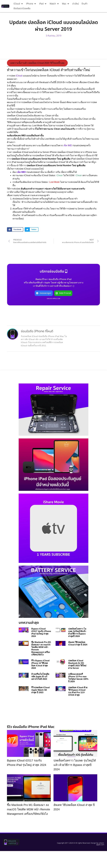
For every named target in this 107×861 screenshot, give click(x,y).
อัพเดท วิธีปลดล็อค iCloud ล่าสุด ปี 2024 (77, 643)
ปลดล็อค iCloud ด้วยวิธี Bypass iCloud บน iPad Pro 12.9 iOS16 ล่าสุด (77, 691)
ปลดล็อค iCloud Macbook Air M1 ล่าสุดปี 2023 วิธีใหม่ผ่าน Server (77, 664)
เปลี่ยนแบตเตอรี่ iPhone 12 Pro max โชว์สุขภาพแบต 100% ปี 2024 (78, 678)
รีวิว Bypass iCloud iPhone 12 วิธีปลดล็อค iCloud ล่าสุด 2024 (40, 664)
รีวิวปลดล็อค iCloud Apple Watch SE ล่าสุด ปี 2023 (40, 690)
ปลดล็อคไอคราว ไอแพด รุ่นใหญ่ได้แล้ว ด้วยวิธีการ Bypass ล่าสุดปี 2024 (77, 632)
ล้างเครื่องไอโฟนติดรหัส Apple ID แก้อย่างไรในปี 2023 (40, 676)
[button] (18, 3)
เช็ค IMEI (67, 145)
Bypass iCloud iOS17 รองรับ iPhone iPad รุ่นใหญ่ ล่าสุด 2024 (41, 632)
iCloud (19, 76)
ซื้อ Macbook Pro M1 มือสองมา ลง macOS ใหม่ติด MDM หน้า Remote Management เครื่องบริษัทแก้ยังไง (28, 809)
